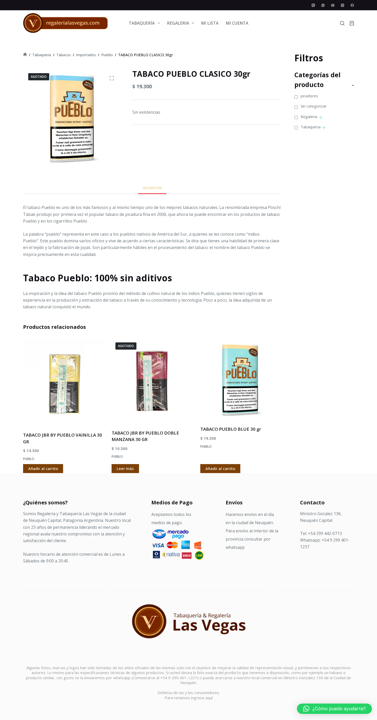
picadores (309, 95)
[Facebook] (352, 5)
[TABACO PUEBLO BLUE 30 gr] (240, 379)
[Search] (342, 23)
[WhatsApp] (323, 5)
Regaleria (309, 116)
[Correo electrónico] (332, 5)
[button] (334, 709)
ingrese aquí (202, 697)
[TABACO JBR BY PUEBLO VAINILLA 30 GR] (63, 382)
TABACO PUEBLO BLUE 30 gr (230, 429)
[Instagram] (342, 5)
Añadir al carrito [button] (43, 468)
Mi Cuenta (237, 23)
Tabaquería (142, 23)
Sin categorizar (314, 106)
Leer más (125, 468)
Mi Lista (210, 23)
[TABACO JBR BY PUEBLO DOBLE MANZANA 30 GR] (152, 381)
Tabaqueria (311, 126)
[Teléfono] (313, 5)
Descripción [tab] (152, 188)
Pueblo (28, 459)
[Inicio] (25, 55)
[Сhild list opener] (320, 117)
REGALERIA (178, 23)
